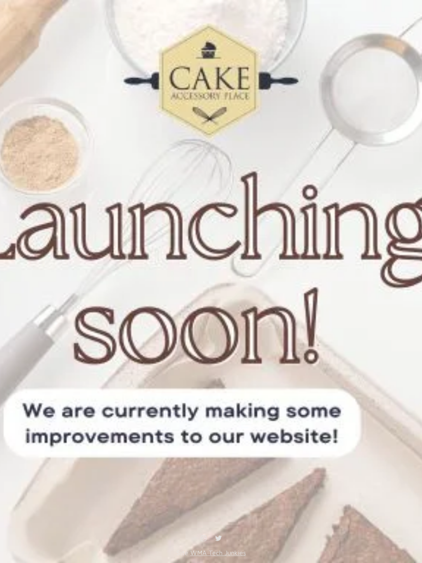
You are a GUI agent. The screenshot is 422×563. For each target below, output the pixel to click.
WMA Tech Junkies (218, 552)
